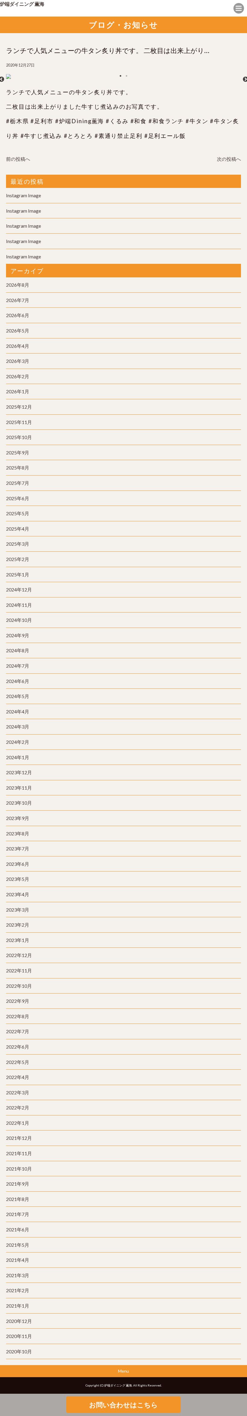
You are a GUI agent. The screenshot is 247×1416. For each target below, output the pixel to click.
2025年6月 (17, 498)
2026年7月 (17, 300)
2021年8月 (17, 1199)
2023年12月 (19, 772)
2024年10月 (19, 620)
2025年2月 (17, 559)
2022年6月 (17, 1047)
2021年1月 (17, 1305)
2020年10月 (19, 1351)
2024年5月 (17, 696)
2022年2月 (17, 1107)
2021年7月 (17, 1214)
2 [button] (127, 76)
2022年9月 (17, 1001)
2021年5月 (17, 1245)
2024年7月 (17, 666)
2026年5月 (17, 330)
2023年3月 (17, 909)
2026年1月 (17, 391)
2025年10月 (19, 437)
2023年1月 (17, 940)
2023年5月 (17, 879)
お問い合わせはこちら (123, 1405)
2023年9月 (17, 818)
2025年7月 (17, 483)
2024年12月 (19, 589)
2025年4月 (17, 529)
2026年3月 (17, 361)
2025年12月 (19, 407)
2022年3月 (17, 1092)
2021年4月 (17, 1260)
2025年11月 (19, 422)
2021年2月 (17, 1290)
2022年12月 (19, 955)
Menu (123, 1371)
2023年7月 (17, 848)
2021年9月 (17, 1184)
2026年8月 (17, 285)
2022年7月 (17, 1031)
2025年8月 (17, 467)
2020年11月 (19, 1336)
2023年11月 (19, 788)
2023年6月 (17, 864)
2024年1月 (17, 757)
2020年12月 (19, 1321)
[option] (123, 79)
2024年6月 (17, 681)
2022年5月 (17, 1062)
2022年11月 (19, 970)
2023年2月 (17, 925)
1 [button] (120, 76)
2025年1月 (17, 574)
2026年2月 (17, 376)
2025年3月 (17, 544)
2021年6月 (17, 1229)
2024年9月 (17, 635)
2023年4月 (17, 894)
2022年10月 (19, 986)
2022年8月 (17, 1016)
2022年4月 (17, 1077)
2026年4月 (17, 346)
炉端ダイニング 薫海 (22, 4)
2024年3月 (17, 726)
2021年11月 (19, 1153)
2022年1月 (17, 1123)
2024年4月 (17, 711)
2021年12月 (19, 1138)
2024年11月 (19, 605)
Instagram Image (23, 195)
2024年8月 (17, 650)
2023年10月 (19, 803)
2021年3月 (17, 1275)
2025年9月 (17, 452)
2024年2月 (17, 742)
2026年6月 (17, 315)
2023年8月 (17, 833)
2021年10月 (19, 1168)
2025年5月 (17, 513)
